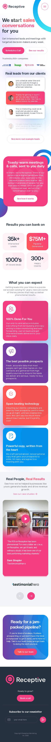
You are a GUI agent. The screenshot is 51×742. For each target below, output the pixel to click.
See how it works (25, 198)
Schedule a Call (13, 50)
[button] (20, 596)
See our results (36, 50)
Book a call (25, 698)
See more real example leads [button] (25, 139)
